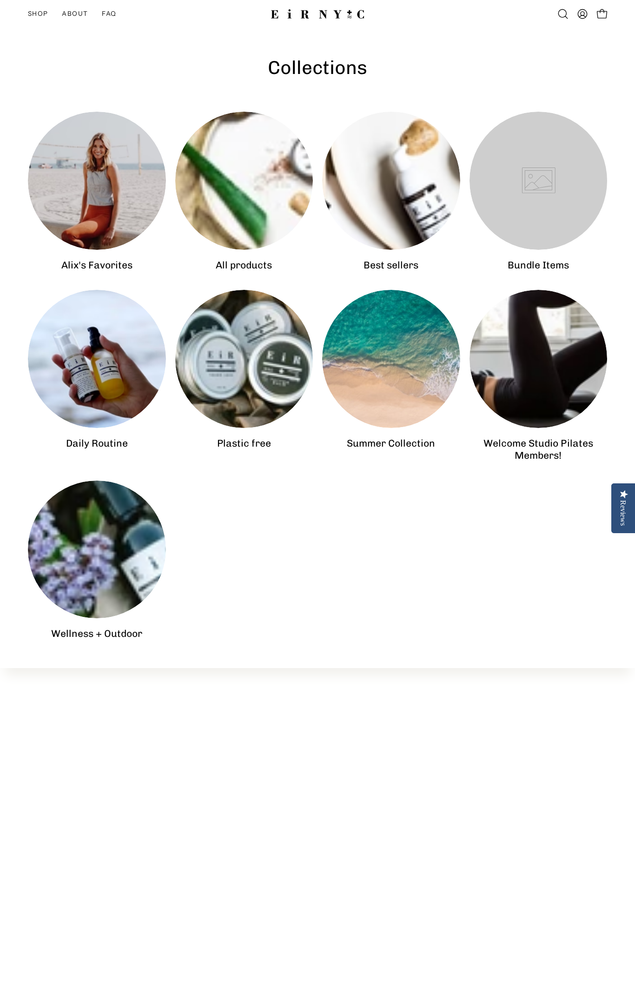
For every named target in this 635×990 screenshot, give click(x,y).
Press (396, 769)
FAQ (394, 753)
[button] (75, 14)
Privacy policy (410, 784)
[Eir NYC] (317, 14)
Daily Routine (529, 723)
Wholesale (405, 738)
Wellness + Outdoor (540, 738)
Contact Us (406, 723)
